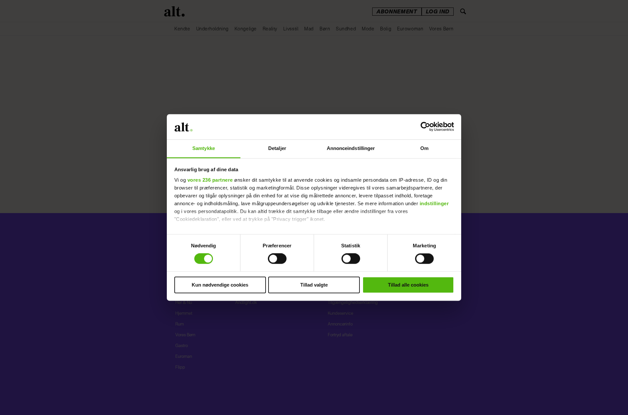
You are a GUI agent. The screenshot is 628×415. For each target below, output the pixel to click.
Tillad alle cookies (408, 285)
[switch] (277, 259)
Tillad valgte (314, 285)
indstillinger (434, 203)
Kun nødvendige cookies (220, 285)
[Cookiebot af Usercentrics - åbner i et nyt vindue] (425, 127)
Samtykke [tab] (203, 148)
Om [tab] (424, 148)
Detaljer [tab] (277, 148)
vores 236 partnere (210, 180)
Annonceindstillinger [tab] (351, 148)
